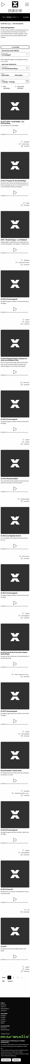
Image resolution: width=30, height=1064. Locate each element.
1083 (3, 981)
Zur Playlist (26, 17)
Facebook (3, 1017)
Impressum (3, 1010)
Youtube (3, 1019)
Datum (3, 80)
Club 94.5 (3, 1007)
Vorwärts (10, 981)
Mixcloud (3, 1021)
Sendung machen (5, 1029)
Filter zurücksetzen (6, 87)
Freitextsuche (5, 53)
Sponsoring (3, 1028)
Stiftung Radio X (5, 1008)
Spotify (2, 1023)
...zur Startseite (15, 47)
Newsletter (3, 1005)
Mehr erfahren (6, 1060)
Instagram (3, 1015)
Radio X (9, 23)
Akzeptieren (16, 1060)
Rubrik (3, 73)
